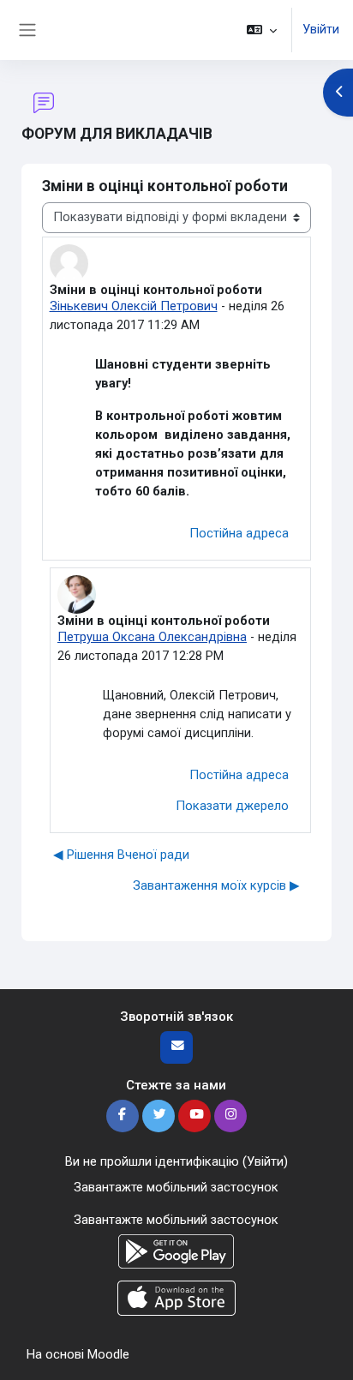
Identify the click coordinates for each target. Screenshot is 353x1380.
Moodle (108, 1354)
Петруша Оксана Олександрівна (152, 637)
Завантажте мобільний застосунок (176, 1187)
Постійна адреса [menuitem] (239, 533)
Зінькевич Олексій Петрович (134, 306)
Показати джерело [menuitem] (232, 805)
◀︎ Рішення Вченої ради (121, 854)
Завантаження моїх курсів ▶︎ (216, 885)
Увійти (320, 29)
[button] (262, 30)
